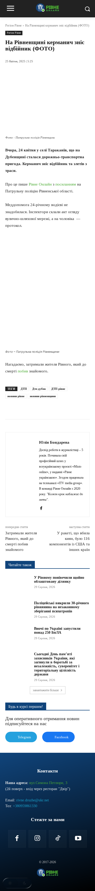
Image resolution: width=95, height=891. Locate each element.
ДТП (24, 388)
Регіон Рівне (13, 25)
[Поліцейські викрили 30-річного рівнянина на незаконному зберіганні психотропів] (18, 610)
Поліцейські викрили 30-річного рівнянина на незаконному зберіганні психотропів (61, 607)
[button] (17, 883)
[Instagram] (37, 839)
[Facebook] (27, 406)
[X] (39, 406)
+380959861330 (25, 806)
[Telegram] (63, 406)
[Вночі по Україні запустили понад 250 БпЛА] (18, 635)
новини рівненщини (43, 396)
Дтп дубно (39, 388)
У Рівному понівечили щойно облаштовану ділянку (59, 579)
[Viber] (75, 406)
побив (23, 371)
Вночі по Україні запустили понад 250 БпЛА (57, 630)
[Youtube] (78, 839)
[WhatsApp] (51, 406)
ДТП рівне (58, 388)
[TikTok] (57, 839)
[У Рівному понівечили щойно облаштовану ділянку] (18, 584)
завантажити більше (46, 690)
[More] (88, 406)
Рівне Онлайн (40, 184)
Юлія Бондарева (54, 442)
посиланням (65, 184)
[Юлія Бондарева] (23, 474)
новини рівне (16, 396)
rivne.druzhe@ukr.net (32, 800)
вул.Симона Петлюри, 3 (48, 783)
